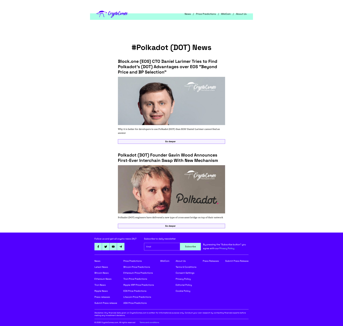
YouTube (113, 246)
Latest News (101, 266)
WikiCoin (226, 13)
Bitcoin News (101, 272)
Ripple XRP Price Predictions (138, 284)
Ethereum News (102, 278)
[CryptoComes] (112, 14)
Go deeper (170, 141)
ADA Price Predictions (135, 302)
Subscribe (190, 246)
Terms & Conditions (186, 266)
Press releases (102, 296)
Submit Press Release (237, 260)
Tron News (100, 284)
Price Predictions (206, 13)
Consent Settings (185, 272)
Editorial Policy (184, 284)
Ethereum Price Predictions (138, 272)
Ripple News (101, 290)
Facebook (98, 246)
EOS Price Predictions (134, 290)
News (188, 13)
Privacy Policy (226, 248)
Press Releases (211, 260)
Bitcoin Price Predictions (136, 266)
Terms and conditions (149, 322)
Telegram (120, 246)
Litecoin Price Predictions (137, 296)
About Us (241, 13)
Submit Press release (105, 302)
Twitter (105, 246)
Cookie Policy (183, 290)
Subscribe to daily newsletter (160, 238)
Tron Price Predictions (135, 278)
